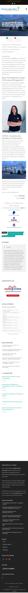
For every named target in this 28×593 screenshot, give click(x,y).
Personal (10, 232)
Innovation (11, 236)
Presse (4, 541)
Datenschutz (22, 589)
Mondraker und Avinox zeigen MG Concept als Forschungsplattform (11, 377)
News (4, 19)
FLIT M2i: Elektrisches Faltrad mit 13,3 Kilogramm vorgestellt (10, 346)
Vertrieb (20, 234)
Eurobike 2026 (8, 373)
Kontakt (14, 591)
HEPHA (22, 198)
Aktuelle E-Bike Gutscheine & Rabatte (14, 1)
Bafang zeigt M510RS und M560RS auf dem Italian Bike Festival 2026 (13, 528)
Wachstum (4, 236)
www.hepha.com (14, 192)
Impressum (15, 589)
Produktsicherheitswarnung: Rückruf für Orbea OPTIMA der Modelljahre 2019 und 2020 (12, 350)
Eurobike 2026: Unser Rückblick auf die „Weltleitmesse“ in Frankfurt (13, 394)
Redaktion (6, 29)
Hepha (15, 232)
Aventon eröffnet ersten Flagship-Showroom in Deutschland (12, 533)
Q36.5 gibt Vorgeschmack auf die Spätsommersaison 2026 (9, 354)
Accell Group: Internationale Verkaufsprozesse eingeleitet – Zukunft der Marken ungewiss (12, 358)
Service (14, 234)
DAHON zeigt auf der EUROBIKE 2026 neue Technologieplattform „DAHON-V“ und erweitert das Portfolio (12, 386)
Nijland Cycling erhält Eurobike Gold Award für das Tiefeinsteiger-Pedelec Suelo (12, 408)
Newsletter (5, 547)
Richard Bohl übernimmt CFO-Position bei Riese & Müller (11, 367)
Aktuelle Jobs (5, 550)
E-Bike (9, 234)
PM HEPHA (21, 196)
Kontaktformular (18, 493)
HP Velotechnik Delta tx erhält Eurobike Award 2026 (12, 401)
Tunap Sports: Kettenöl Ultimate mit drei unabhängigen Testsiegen (10, 362)
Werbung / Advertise (7, 544)
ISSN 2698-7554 (7, 589)
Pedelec (21, 232)
